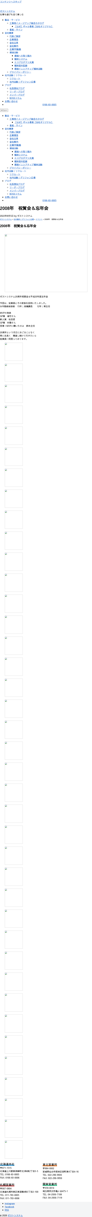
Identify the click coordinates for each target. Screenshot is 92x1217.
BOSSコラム (16, 98)
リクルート (15, 78)
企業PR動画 (15, 49)
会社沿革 (14, 42)
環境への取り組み (23, 55)
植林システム (20, 58)
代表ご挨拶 (15, 36)
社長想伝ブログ (17, 88)
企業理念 (14, 39)
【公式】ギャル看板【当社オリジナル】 (33, 26)
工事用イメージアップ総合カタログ (27, 23)
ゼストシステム (7, 11)
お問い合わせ (11, 101)
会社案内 (14, 45)
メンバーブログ (17, 94)
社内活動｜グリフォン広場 (22, 81)
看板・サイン (16, 29)
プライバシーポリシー (20, 71)
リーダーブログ (17, 91)
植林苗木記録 (20, 65)
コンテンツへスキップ (11, 1)
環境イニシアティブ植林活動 (28, 68)
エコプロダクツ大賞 (24, 62)
